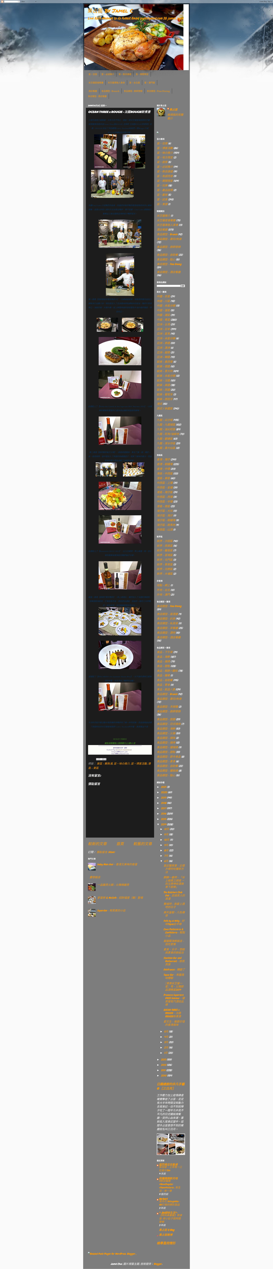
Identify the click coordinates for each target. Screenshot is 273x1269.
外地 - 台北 (163, 590)
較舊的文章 (142, 843)
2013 (164, 1059)
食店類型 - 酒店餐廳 (97, 96)
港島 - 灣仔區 (165, 492)
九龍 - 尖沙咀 (165, 420)
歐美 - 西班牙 (165, 399)
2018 (164, 803)
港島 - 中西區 (165, 473)
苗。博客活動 (139, 763)
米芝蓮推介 (163, 215)
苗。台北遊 (134, 82)
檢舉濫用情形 (166, 1243)
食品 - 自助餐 (165, 680)
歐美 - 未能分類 (166, 376)
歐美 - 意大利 (165, 371)
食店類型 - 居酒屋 (167, 614)
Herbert (163, 1199)
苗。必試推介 (107, 74)
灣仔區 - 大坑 (165, 511)
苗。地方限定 (165, 157)
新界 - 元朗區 (165, 569)
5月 (166, 1031)
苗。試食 (162, 199)
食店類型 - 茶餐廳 (167, 628)
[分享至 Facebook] (103, 759)
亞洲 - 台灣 (163, 324)
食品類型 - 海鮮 (166, 728)
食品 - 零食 (163, 685)
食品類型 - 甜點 (166, 752)
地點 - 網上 (163, 585)
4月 (166, 1037)
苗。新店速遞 (125, 74)
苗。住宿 (93, 74)
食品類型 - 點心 (166, 259)
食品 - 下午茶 (165, 652)
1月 (166, 1053)
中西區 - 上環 (165, 483)
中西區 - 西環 (165, 497)
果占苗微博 (165, 1235)
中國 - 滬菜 (163, 310)
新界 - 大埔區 (165, 574)
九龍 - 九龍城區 (166, 424)
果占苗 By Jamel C (110, 10)
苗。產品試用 (165, 190)
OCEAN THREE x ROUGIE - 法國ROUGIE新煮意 (172, 1013)
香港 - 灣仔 (163, 459)
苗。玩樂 (162, 185)
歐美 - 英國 (163, 390)
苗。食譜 (162, 204)
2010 (164, 1075)
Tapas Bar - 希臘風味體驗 (173, 976)
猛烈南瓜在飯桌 (168, 1164)
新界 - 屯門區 (165, 560)
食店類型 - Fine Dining (158, 91)
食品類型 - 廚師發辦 (133, 91)
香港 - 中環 (163, 469)
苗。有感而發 (165, 176)
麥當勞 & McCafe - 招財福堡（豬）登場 (120, 898)
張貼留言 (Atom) (106, 852)
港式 (159, 404)
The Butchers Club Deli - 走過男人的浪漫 (174, 895)
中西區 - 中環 (165, 501)
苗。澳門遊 (149, 82)
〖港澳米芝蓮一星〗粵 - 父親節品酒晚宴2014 (173, 987)
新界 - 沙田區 (165, 541)
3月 (166, 1042)
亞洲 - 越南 (163, 352)
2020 (164, 792)
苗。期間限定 (142, 74)
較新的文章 (97, 843)
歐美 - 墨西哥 (165, 362)
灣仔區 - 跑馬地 (166, 525)
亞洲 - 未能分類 (166, 338)
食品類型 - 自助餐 (167, 255)
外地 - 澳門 (163, 594)
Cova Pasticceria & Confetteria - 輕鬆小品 (174, 932)
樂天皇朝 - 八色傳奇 (174, 914)
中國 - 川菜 (163, 301)
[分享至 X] (101, 759)
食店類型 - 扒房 (166, 618)
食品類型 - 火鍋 (166, 733)
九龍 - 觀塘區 (165, 438)
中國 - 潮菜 (163, 315)
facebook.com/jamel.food (123, 750)
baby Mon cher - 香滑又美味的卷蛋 (117, 864)
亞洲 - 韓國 (163, 357)
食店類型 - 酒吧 (166, 632)
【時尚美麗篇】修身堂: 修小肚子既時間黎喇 (170, 1218)
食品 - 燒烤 (163, 661)
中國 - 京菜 (163, 296)
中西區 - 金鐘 (165, 487)
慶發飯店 (95, 877)
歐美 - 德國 (163, 366)
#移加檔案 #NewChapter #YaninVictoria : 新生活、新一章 (169, 1185)
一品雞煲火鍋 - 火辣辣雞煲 (113, 885)
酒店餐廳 (93, 91)
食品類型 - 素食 (166, 761)
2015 (164, 819)
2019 (164, 797)
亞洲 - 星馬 (163, 333)
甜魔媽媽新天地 (168, 1178)
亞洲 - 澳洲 (163, 348)
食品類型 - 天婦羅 (167, 706)
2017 (164, 808)
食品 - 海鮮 (163, 657)
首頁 (120, 843)
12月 (167, 829)
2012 (164, 1065)
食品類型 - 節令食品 (169, 756)
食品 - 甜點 (163, 666)
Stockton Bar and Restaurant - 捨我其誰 (173, 961)
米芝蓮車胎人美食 (116, 82)
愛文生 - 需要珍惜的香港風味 (174, 1023)
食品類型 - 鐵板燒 (167, 770)
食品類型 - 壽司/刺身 (169, 239)
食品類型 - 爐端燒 (167, 747)
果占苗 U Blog (166, 1230)
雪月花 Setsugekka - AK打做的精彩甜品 (169, 1203)
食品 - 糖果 (163, 675)
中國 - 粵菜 (163, 320)
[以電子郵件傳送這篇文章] (97, 759)
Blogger (158, 1264)
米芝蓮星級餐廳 (96, 82)
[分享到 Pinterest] (105, 759)
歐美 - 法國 (163, 380)
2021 (164, 787)
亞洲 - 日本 (163, 329)
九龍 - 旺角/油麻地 (168, 434)
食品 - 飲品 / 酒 (166, 689)
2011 (163, 1070)
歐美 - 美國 (163, 385)
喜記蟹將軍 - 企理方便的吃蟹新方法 (174, 869)
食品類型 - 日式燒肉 (169, 724)
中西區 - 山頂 (165, 529)
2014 (164, 824)
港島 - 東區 (163, 478)
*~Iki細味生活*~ (168, 1213)
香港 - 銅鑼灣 (165, 464)
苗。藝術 (162, 195)
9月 (166, 845)
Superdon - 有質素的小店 (111, 910)
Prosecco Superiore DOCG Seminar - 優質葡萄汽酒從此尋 (174, 999)
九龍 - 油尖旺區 (166, 429)
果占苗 (173, 109)
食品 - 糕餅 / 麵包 (167, 671)
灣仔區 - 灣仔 (165, 515)
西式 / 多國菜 (164, 408)
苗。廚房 (162, 162)
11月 (166, 834)
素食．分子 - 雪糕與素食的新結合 (174, 951)
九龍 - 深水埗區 (166, 443)
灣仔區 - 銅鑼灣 (166, 520)
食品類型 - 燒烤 (166, 742)
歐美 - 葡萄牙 (165, 394)
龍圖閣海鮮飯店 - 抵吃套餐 (173, 942)
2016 (164, 813)
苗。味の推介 (122, 763)
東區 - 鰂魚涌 (105, 763)
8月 (166, 850)
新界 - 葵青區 (165, 564)
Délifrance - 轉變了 (174, 969)
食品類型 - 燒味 (166, 738)
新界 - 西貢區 (165, 546)
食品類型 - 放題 (166, 719)
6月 (166, 861)
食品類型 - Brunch (110, 91)
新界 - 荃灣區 (165, 555)
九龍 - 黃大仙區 (166, 448)
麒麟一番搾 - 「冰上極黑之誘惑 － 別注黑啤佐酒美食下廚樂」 (174, 882)
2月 (166, 1047)
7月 (166, 856)
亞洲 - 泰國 (163, 343)
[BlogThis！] (99, 759)
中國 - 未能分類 (166, 305)
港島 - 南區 (163, 506)
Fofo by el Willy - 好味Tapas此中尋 (173, 922)
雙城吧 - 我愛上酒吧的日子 (174, 905)
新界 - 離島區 (165, 550)
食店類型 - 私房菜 (167, 623)
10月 (167, 840)
